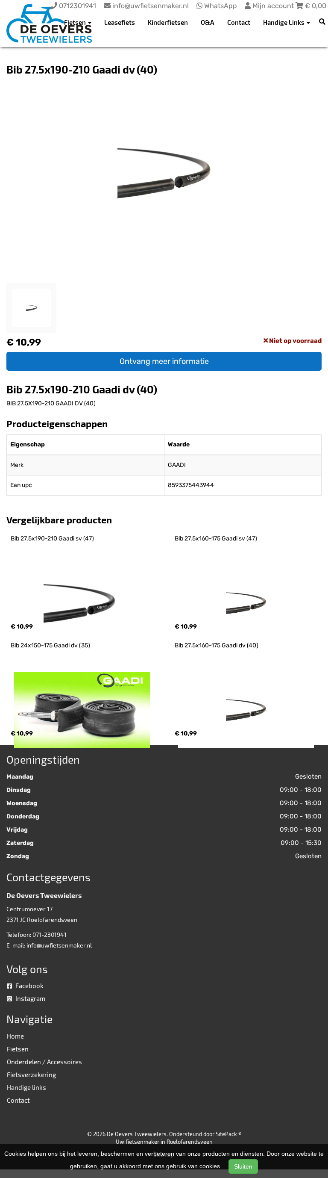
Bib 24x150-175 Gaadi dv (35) (50, 645)
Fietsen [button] (75, 22)
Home (15, 1036)
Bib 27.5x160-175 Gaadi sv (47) (216, 538)
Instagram (29, 998)
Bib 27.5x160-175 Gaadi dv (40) (216, 645)
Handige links (26, 1087)
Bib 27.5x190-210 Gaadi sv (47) (52, 538)
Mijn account (273, 6)
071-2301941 (49, 934)
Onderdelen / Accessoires (44, 1062)
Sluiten (243, 1166)
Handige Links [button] (284, 22)
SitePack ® (228, 1134)
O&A (207, 22)
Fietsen (18, 1049)
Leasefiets (119, 22)
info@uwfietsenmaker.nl (59, 945)
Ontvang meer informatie (164, 361)
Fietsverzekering (31, 1074)
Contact (238, 22)
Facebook (29, 985)
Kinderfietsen (168, 22)
